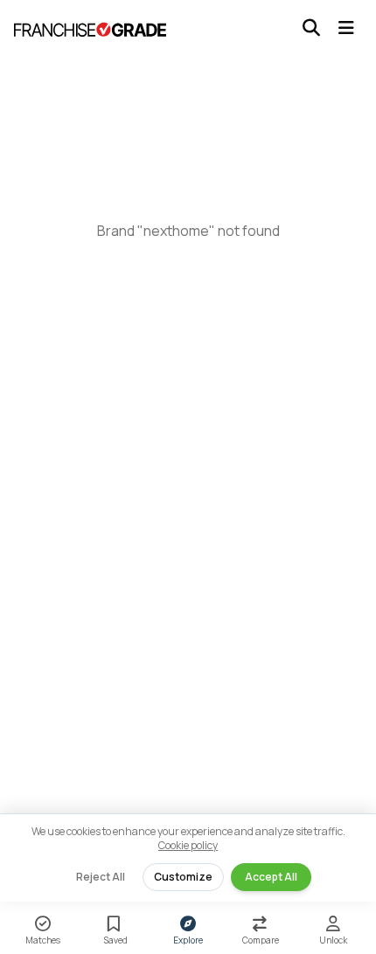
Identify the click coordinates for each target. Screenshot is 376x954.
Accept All (271, 876)
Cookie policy (188, 845)
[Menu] (346, 28)
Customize (183, 876)
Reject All (100, 876)
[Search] (311, 28)
